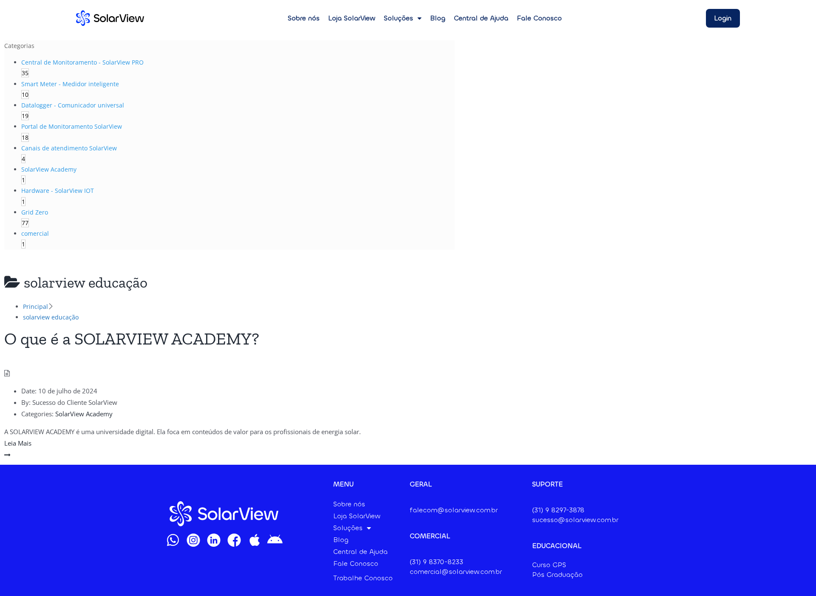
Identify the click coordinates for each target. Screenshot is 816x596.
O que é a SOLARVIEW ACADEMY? (131, 338)
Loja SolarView (351, 18)
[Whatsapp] (173, 540)
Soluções (398, 18)
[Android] (275, 540)
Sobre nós (304, 18)
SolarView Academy (84, 414)
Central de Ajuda (481, 18)
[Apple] (254, 540)
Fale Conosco (539, 18)
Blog (437, 18)
